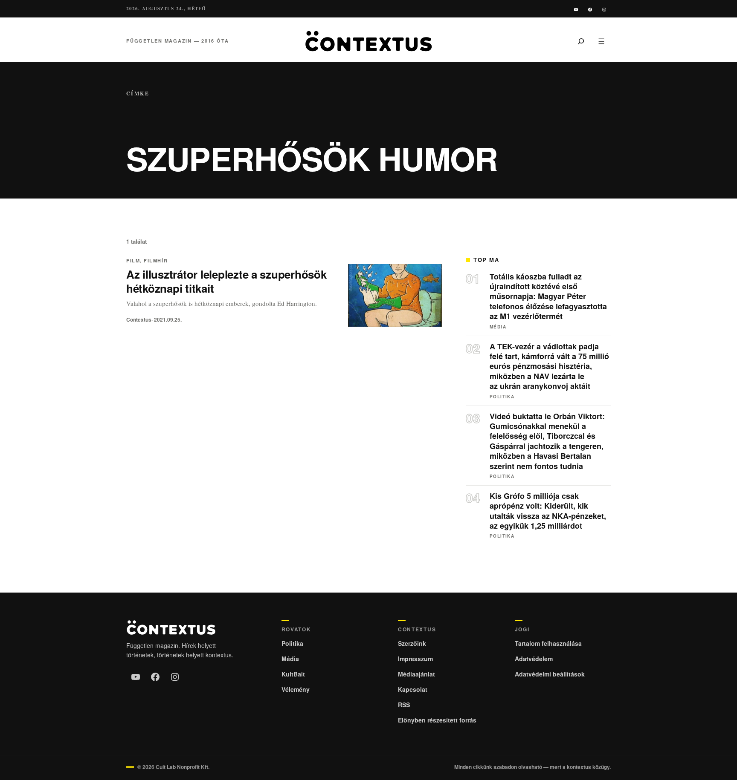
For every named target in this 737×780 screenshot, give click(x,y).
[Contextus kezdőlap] (368, 41)
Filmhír (156, 260)
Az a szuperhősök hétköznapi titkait (226, 281)
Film (133, 260)
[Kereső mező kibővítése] (581, 41)
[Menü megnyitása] (601, 41)
